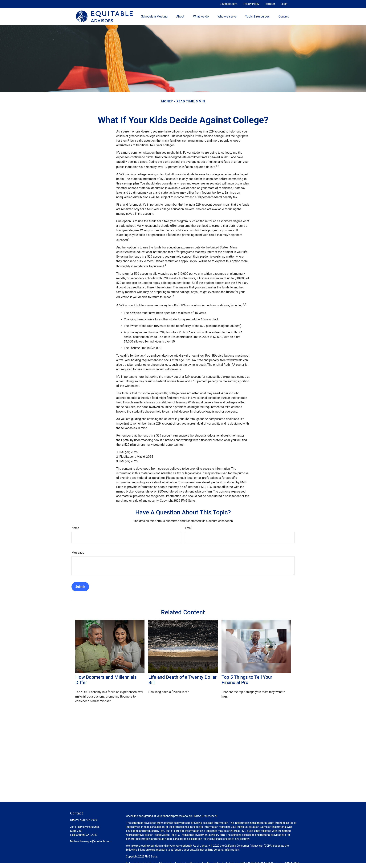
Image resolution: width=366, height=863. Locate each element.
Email (188, 528)
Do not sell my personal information (217, 849)
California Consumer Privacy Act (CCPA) (248, 845)
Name (75, 528)
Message (77, 552)
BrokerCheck (209, 815)
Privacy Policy (251, 3)
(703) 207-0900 (87, 819)
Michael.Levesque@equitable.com (90, 841)
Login (284, 3)
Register (270, 3)
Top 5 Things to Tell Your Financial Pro (247, 680)
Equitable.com (228, 3)
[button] (154, 16)
